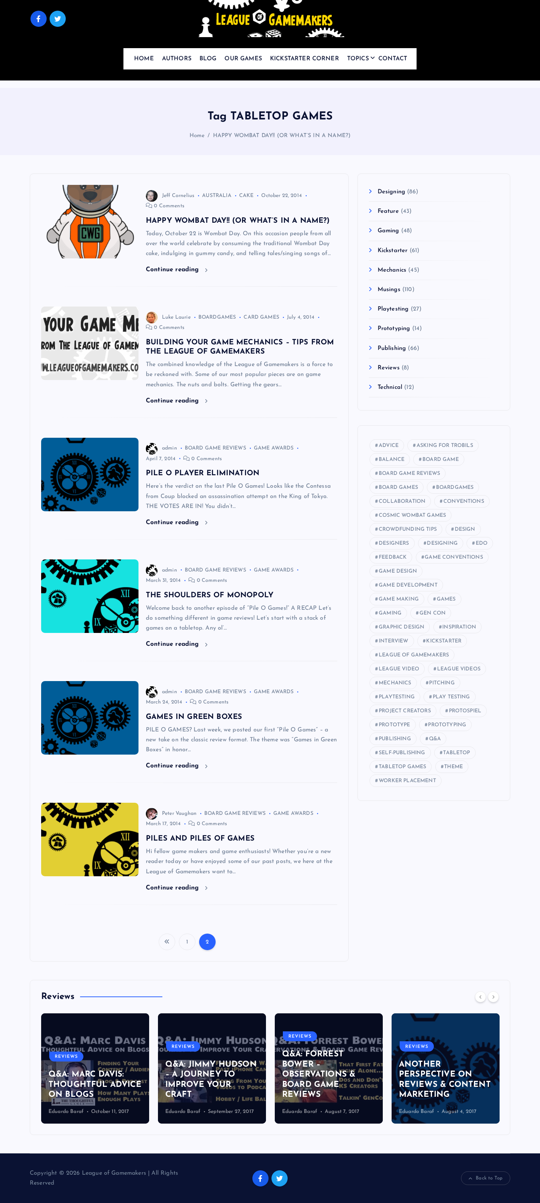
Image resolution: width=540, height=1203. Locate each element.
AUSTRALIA (216, 195)
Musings (389, 290)
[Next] (493, 996)
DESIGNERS (394, 543)
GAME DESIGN (398, 571)
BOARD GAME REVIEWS (215, 448)
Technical (390, 387)
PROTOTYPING (447, 725)
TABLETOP (456, 753)
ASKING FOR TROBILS (445, 445)
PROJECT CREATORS (405, 711)
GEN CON (433, 613)
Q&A (435, 739)
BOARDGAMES (217, 317)
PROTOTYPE (394, 725)
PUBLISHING (395, 739)
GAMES (446, 599)
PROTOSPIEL (465, 711)
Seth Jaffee (449, 1111)
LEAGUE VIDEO (399, 669)
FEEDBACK (393, 557)
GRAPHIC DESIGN (401, 627)
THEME (453, 767)
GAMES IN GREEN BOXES (194, 717)
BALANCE (391, 459)
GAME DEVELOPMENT (408, 585)
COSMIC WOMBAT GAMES (412, 515)
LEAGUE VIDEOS (458, 669)
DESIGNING (442, 543)
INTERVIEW (393, 641)
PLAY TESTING (451, 697)
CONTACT (392, 59)
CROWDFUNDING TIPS (408, 529)
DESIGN (465, 529)
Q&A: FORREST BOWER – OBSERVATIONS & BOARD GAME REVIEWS (239, 1074)
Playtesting (393, 309)
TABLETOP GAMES (402, 767)
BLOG (208, 59)
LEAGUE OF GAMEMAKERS (414, 655)
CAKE (246, 195)
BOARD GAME (440, 459)
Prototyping (394, 329)
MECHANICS (395, 683)
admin (169, 448)
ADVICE (389, 445)
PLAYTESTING (397, 697)
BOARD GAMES (398, 487)
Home (197, 136)
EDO (481, 543)
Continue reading (173, 269)
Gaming (388, 231)
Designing (391, 192)
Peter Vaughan (179, 813)
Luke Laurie (176, 317)
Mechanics (392, 270)
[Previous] (480, 996)
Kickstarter (392, 251)
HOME (144, 59)
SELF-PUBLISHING (402, 753)
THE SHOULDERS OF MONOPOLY (209, 595)
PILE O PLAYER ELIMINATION (202, 473)
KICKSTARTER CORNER (304, 59)
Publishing (392, 348)
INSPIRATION (459, 627)
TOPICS (358, 59)
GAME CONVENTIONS (454, 557)
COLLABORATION (402, 501)
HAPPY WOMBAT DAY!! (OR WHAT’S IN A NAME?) (282, 136)
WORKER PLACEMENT (407, 781)
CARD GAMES (261, 317)
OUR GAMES (243, 59)
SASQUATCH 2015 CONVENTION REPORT (471, 1084)
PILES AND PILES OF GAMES (200, 838)
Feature (388, 211)
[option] (132, 1068)
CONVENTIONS (463, 501)
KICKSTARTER (443, 641)
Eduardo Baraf (103, 1111)
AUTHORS (176, 59)
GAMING (390, 613)
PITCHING (441, 683)
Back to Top (489, 1178)
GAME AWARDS (274, 448)
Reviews (388, 368)
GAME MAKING (399, 599)
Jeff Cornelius (178, 195)
